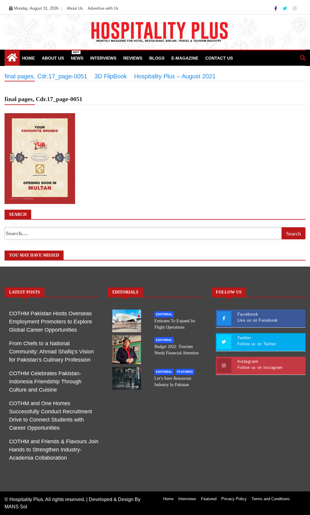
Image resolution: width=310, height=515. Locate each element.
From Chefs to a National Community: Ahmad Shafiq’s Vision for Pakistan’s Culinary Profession (51, 351)
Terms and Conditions (271, 499)
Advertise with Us (103, 8)
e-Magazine (184, 58)
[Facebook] (276, 8)
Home (28, 58)
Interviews (103, 58)
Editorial (164, 314)
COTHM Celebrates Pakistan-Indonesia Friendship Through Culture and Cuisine (45, 381)
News (77, 56)
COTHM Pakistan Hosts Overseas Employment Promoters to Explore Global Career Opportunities (50, 321)
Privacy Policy (234, 499)
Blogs (156, 58)
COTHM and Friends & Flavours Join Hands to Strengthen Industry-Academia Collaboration (53, 449)
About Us (75, 8)
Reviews (132, 58)
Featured (185, 371)
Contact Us (219, 58)
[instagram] (294, 8)
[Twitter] (285, 8)
